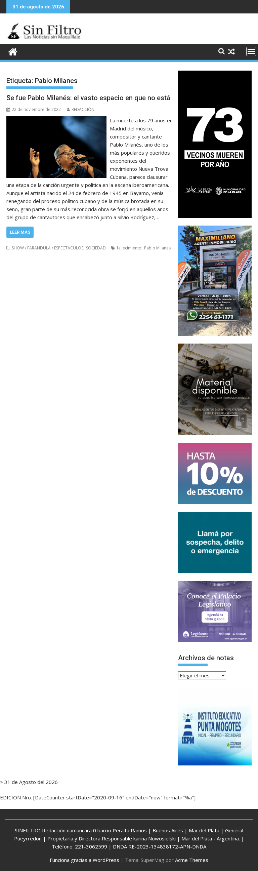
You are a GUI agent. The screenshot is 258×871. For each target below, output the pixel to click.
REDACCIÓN (83, 109)
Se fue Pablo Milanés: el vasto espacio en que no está (88, 98)
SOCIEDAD (96, 248)
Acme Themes (191, 860)
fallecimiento (129, 248)
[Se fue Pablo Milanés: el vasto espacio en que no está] (56, 120)
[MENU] (251, 51)
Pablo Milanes (157, 248)
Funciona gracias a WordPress (84, 860)
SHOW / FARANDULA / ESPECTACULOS (47, 248)
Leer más (20, 232)
